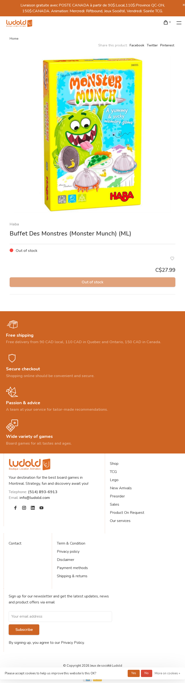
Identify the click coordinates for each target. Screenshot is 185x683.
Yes (133, 673)
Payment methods (72, 568)
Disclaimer (65, 559)
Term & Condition (71, 543)
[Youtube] (41, 508)
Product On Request (127, 512)
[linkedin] (33, 508)
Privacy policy (68, 551)
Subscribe (24, 629)
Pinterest (167, 45)
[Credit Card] (87, 680)
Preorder (117, 496)
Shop (114, 463)
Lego (114, 480)
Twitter (152, 45)
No (147, 673)
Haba (14, 224)
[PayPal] (97, 680)
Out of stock (92, 282)
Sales (114, 504)
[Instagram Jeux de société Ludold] (24, 508)
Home (14, 38)
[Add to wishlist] (172, 259)
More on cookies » (167, 673)
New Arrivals (121, 488)
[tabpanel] (92, 134)
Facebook (137, 45)
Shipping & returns (72, 576)
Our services (120, 520)
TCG (113, 471)
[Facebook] (15, 508)
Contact (15, 543)
